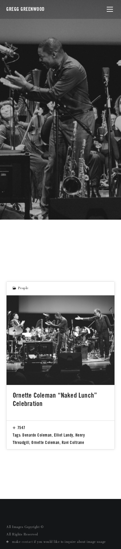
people (23, 288)
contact (27, 542)
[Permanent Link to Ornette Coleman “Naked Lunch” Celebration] (60, 340)
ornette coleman (45, 442)
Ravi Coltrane (73, 442)
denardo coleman (37, 435)
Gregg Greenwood (25, 9)
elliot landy (63, 435)
